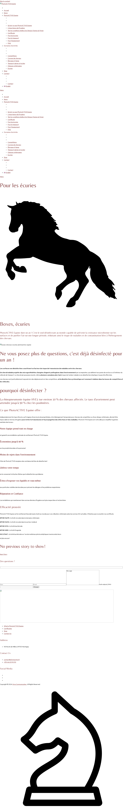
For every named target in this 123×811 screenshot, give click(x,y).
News (6, 13)
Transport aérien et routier (16, 63)
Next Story (3, 554)
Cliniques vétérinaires (15, 66)
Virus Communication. (19, 684)
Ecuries (10, 68)
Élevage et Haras (13, 61)
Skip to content (5, 1)
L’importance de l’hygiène (16, 28)
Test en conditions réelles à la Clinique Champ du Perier (26, 31)
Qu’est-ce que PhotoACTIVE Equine (20, 25)
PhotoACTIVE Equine (11, 15)
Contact (6, 74)
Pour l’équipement (14, 41)
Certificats (11, 33)
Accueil (6, 10)
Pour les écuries (13, 36)
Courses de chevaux (14, 58)
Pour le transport (13, 38)
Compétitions (12, 56)
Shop (5, 71)
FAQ (9, 43)
